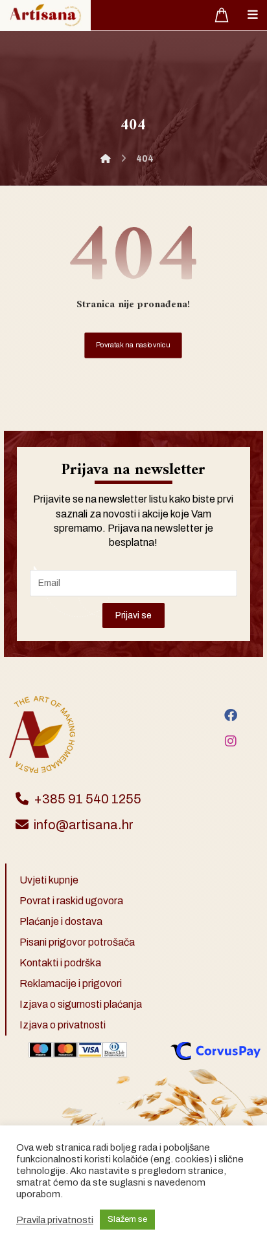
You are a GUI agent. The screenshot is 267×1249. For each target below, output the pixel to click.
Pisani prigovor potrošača (77, 942)
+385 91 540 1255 (87, 799)
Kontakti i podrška (60, 962)
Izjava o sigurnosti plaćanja (80, 1004)
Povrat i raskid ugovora (71, 900)
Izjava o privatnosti (62, 1024)
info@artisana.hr (84, 825)
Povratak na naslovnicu (133, 345)
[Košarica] (222, 13)
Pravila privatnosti (54, 1220)
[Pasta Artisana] (45, 15)
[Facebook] (231, 715)
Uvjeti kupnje (48, 879)
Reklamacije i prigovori (70, 983)
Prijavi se (133, 615)
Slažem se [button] (127, 1219)
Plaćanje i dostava (60, 921)
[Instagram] (231, 741)
